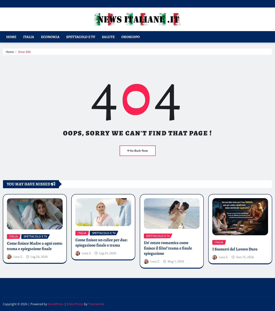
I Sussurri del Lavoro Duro (234, 249)
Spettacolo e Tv (80, 36)
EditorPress (75, 304)
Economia (50, 36)
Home (11, 36)
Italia (28, 36)
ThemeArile (96, 304)
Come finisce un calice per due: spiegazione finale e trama (101, 242)
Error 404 (24, 52)
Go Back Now (139, 150)
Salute (108, 36)
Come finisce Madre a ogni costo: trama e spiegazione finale (34, 246)
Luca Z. (18, 257)
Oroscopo (130, 36)
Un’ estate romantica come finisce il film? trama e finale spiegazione (168, 248)
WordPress (56, 304)
